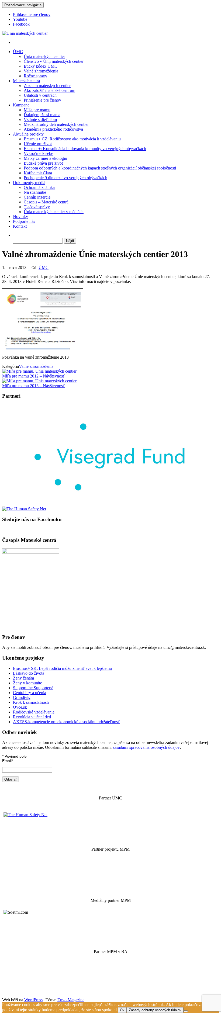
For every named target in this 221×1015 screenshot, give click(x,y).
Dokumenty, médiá (29, 182)
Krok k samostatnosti (31, 702)
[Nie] (186, 1011)
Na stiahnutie (35, 192)
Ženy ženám (23, 678)
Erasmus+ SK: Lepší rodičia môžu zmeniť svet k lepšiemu (62, 668)
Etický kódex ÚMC (40, 66)
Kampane (21, 105)
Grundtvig (21, 697)
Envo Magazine (70, 999)
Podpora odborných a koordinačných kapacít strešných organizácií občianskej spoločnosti (100, 168)
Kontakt (20, 226)
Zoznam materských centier (47, 85)
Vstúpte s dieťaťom (40, 119)
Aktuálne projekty (28, 134)
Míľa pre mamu (37, 110)
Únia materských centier (44, 56)
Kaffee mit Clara (38, 173)
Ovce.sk (20, 707)
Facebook (21, 24)
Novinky (20, 216)
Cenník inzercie (37, 197)
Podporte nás (24, 221)
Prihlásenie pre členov (31, 14)
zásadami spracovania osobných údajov (146, 747)
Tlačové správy (37, 207)
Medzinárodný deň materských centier (56, 124)
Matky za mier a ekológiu (45, 158)
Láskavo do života (28, 673)
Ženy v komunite (27, 683)
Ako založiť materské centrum (49, 90)
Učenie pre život (38, 143)
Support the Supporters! (33, 687)
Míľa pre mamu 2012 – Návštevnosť (33, 376)
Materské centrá (26, 80)
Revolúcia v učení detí (32, 717)
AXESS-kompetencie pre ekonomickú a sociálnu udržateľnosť (66, 721)
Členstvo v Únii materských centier (54, 61)
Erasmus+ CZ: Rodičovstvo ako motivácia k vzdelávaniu (72, 139)
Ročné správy (35, 76)
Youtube (20, 19)
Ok (122, 1010)
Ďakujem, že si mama (42, 114)
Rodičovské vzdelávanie (33, 712)
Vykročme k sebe (38, 153)
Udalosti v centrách (40, 95)
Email (7, 760)
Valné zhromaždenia (41, 71)
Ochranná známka (39, 187)
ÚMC (18, 51)
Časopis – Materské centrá (46, 202)
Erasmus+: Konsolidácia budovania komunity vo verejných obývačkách (85, 148)
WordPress (33, 999)
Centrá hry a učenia (29, 692)
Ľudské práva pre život (43, 163)
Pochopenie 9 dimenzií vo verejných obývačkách (65, 177)
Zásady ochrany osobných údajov (155, 1010)
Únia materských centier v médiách (54, 211)
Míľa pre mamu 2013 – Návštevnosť (33, 385)
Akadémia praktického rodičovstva (53, 129)
